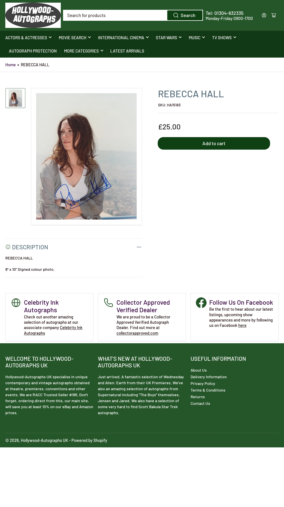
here (242, 325)
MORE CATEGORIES (81, 50)
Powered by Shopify (89, 440)
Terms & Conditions (208, 390)
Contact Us (200, 403)
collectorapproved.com (137, 332)
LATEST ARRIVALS (127, 50)
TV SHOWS (222, 37)
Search (188, 15)
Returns (198, 396)
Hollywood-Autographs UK (44, 440)
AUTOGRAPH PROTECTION (33, 50)
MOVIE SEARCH (72, 37)
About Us (199, 370)
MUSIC (194, 37)
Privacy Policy (203, 383)
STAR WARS (166, 37)
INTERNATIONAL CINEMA (121, 37)
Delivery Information (209, 376)
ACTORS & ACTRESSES (26, 37)
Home (10, 64)
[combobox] (133, 15)
